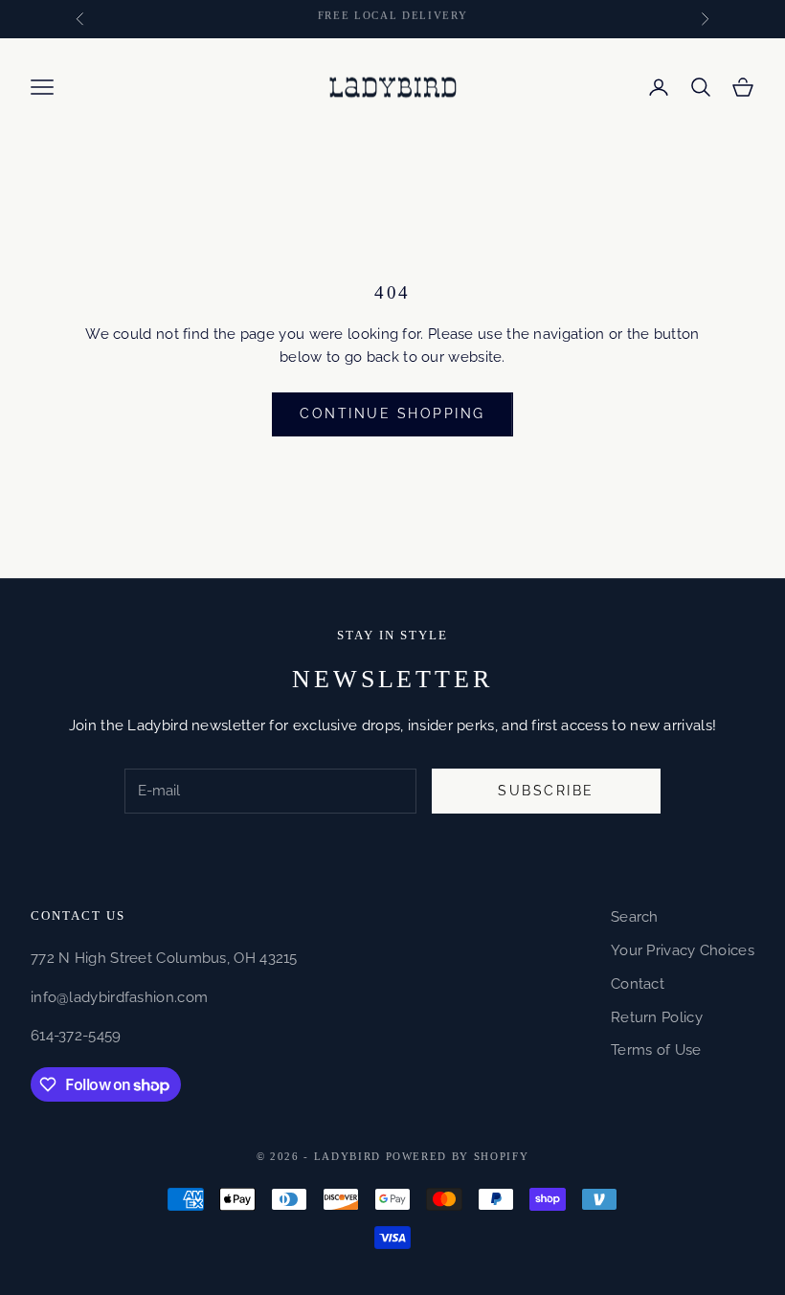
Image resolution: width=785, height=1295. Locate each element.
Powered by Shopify (457, 1156)
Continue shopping (392, 413)
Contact (637, 984)
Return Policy (657, 1017)
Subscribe (546, 790)
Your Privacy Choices (682, 950)
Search (635, 917)
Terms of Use (656, 1050)
